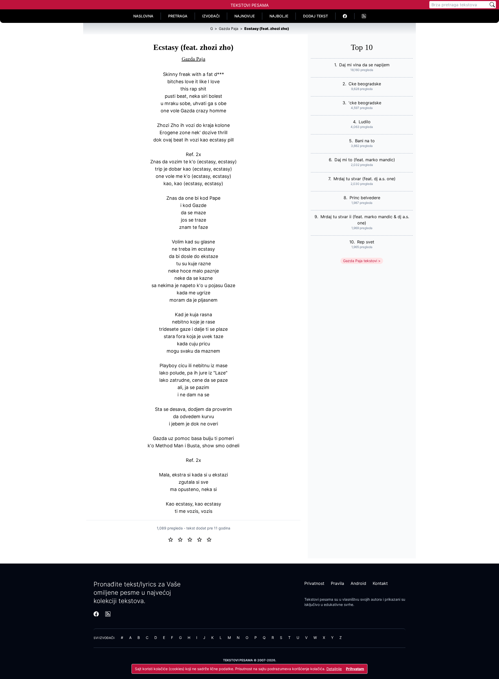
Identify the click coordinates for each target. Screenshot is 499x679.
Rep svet (365, 241)
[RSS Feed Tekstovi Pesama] (363, 16)
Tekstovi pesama (318, 599)
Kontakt (380, 583)
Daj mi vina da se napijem (364, 64)
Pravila (337, 583)
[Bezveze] (182, 539)
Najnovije (244, 16)
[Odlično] (210, 539)
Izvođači (211, 16)
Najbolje (279, 16)
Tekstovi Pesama (250, 5)
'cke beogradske (365, 102)
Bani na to (365, 140)
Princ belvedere (365, 197)
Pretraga (177, 16)
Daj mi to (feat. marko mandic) (364, 159)
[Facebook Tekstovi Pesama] (345, 16)
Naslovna (143, 16)
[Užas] (173, 539)
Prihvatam (355, 669)
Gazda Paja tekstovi (360, 260)
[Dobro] (201, 539)
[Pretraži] (492, 4)
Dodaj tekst (315, 16)
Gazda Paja (193, 59)
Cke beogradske (365, 83)
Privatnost (314, 583)
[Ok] (192, 539)
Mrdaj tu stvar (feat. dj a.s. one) (364, 178)
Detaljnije (334, 669)
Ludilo (365, 121)
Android (358, 583)
